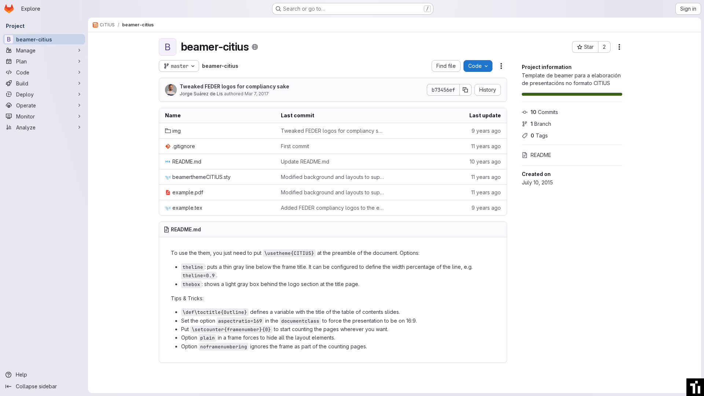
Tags (539, 135)
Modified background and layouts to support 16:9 (333, 177)
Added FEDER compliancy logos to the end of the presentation (333, 208)
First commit (295, 146)
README (541, 155)
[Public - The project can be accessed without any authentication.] (255, 47)
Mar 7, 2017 (257, 93)
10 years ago (485, 161)
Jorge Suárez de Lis (201, 93)
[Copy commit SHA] (466, 90)
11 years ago (486, 146)
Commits (544, 112)
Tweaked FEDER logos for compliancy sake (234, 86)
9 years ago (486, 131)
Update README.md (305, 161)
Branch (541, 124)
